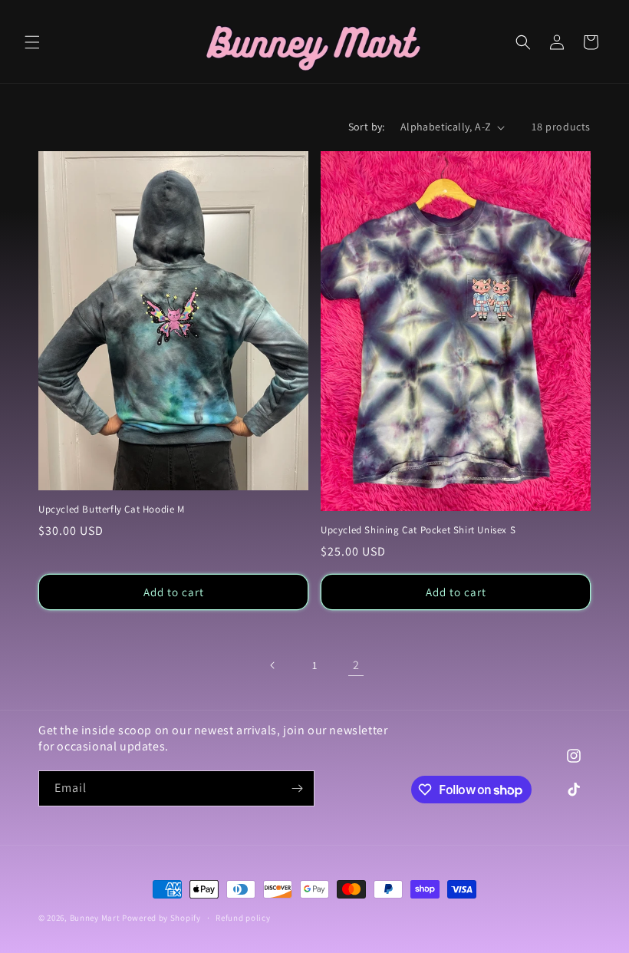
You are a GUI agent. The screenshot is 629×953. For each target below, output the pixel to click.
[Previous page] (273, 665)
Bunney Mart (95, 917)
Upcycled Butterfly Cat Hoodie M (111, 509)
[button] (32, 42)
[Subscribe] (297, 788)
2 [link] (356, 665)
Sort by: (366, 127)
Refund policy (243, 917)
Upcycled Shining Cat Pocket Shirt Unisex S (418, 530)
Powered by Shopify (161, 917)
